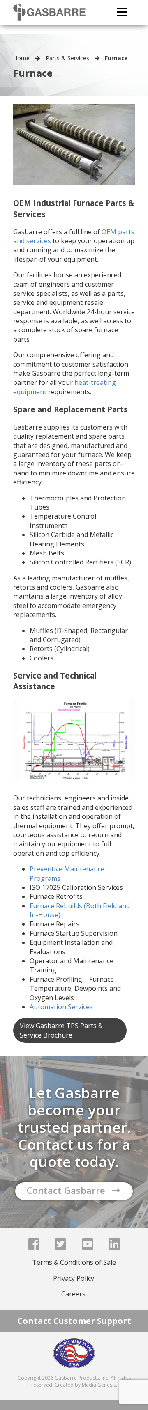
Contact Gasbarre (66, 1190)
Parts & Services (67, 58)
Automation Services (61, 1006)
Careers (73, 1293)
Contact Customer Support (74, 1320)
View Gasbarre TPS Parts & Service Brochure (61, 1030)
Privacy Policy (73, 1278)
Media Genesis (99, 1384)
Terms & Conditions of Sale (74, 1262)
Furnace (116, 58)
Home (21, 58)
